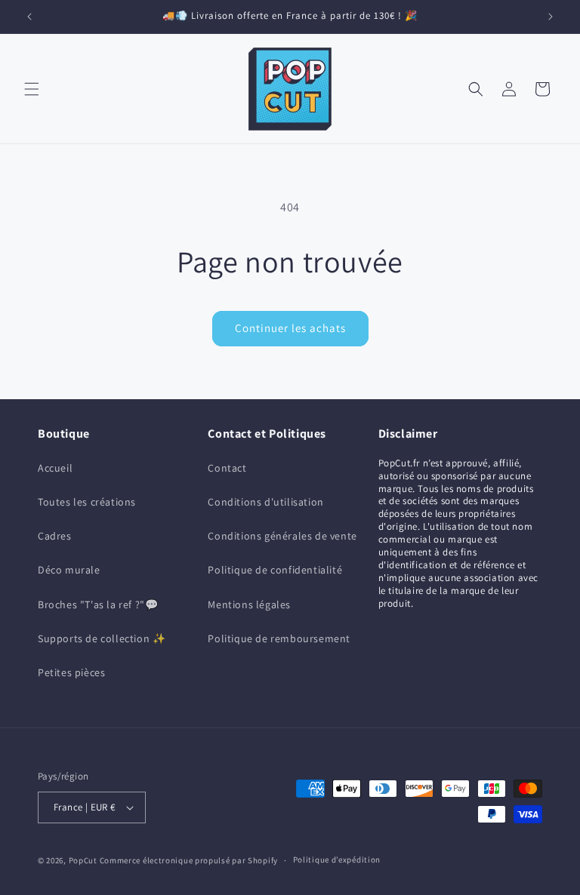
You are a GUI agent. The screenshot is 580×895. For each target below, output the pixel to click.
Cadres (55, 536)
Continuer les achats (290, 328)
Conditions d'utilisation (265, 502)
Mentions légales (249, 604)
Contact (227, 468)
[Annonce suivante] (550, 16)
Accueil (55, 468)
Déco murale (69, 570)
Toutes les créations (87, 502)
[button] (31, 89)
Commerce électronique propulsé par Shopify (189, 860)
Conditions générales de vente (282, 536)
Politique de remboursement (279, 638)
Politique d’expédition (337, 859)
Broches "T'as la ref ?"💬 (98, 604)
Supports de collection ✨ (101, 638)
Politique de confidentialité (275, 570)
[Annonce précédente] (29, 16)
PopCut (83, 860)
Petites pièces (71, 672)
